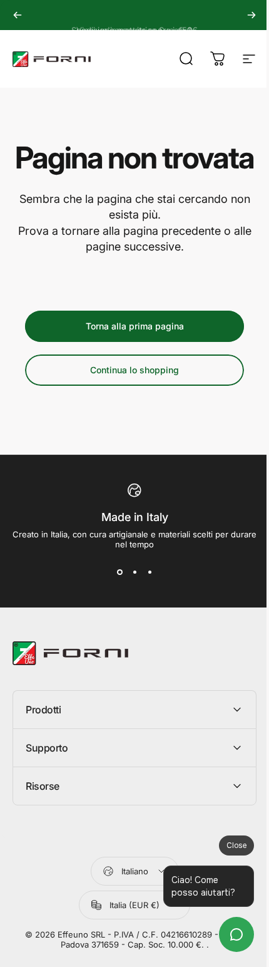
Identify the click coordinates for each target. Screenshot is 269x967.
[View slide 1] (119, 571)
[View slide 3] (149, 571)
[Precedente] (17, 15)
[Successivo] (251, 15)
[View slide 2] (134, 571)
